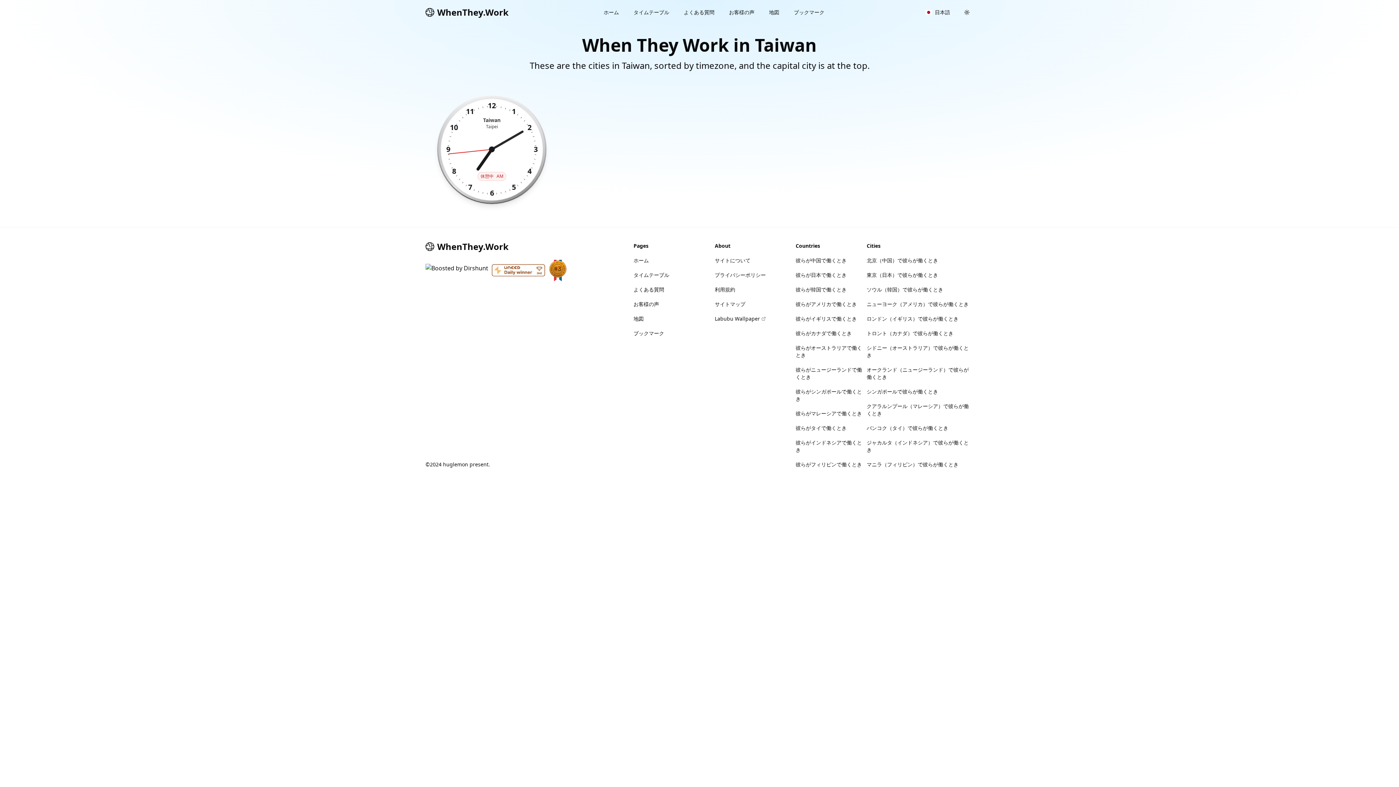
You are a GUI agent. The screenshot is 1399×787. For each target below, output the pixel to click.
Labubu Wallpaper (737, 318)
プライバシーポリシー (740, 274)
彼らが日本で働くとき (821, 274)
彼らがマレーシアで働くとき (829, 413)
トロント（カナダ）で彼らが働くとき (910, 333)
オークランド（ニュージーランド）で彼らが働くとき (918, 373)
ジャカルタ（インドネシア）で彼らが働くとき (918, 446)
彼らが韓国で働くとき (821, 289)
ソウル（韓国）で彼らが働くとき (905, 289)
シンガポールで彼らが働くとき (902, 391)
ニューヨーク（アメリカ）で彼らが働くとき (918, 304)
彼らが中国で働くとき (821, 260)
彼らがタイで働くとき (821, 427)
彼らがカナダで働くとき (824, 333)
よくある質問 (699, 12)
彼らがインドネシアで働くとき (829, 446)
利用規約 (725, 289)
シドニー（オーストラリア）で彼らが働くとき (918, 351)
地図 (774, 12)
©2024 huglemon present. (458, 464)
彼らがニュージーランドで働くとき (829, 373)
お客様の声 (742, 12)
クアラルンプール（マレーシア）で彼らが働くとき (918, 410)
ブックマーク (809, 12)
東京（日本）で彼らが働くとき (902, 274)
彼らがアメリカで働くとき (826, 304)
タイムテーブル (651, 12)
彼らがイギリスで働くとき (826, 318)
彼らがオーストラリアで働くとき (829, 351)
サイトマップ (730, 304)
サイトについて (733, 260)
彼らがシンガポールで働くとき (829, 395)
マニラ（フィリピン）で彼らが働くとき (913, 464)
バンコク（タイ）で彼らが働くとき (907, 427)
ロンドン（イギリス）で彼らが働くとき (913, 318)
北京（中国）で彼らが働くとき (902, 260)
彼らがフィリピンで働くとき (829, 464)
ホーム (611, 12)
